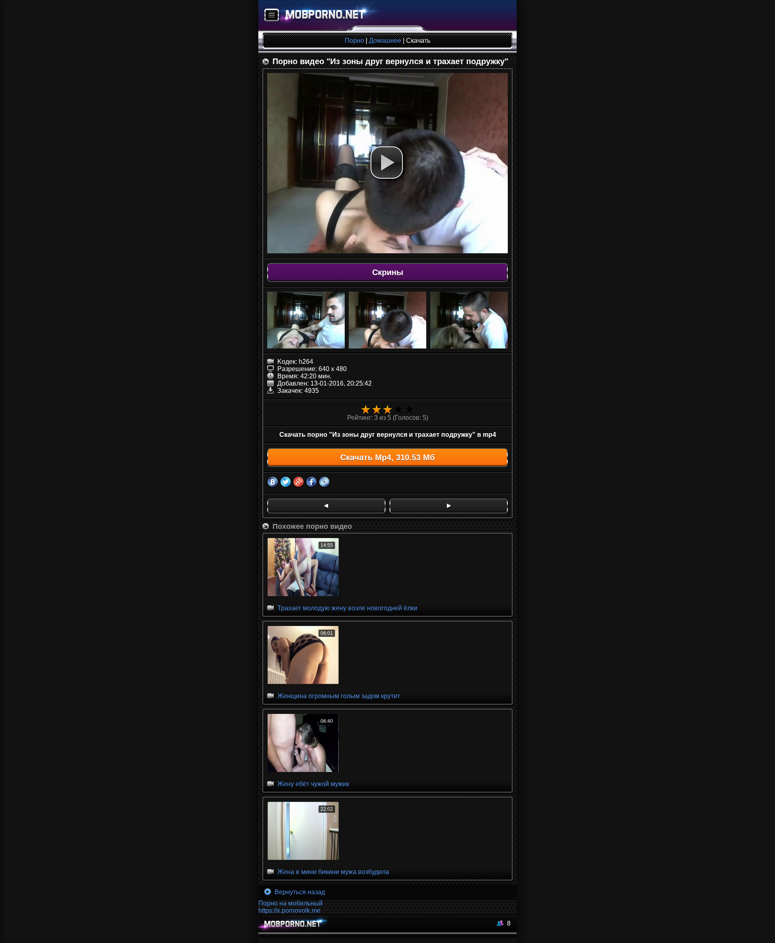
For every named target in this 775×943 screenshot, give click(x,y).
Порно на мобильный (290, 903)
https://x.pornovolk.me (289, 910)
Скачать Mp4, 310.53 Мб (387, 457)
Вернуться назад (299, 892)
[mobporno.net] (321, 15)
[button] (387, 162)
